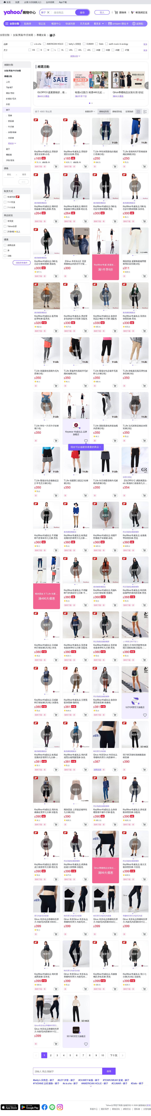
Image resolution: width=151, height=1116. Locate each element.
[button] (35, 85)
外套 (8, 104)
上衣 (8, 81)
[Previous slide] (35, 131)
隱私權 (137, 1108)
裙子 (8, 149)
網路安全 (127, 1108)
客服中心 (94, 1108)
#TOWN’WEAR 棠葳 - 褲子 (116, 1080)
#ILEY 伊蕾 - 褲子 (66, 1080)
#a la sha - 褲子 (70, 1083)
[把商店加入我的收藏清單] (86, 441)
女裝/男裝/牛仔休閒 (12, 70)
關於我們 (105, 1108)
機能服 (9, 154)
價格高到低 (117, 111)
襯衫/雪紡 (10, 93)
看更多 (97, 23)
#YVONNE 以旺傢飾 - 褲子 (46, 1083)
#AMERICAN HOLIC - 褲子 (94, 1083)
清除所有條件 (21, 262)
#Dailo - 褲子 (137, 1083)
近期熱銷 (129, 111)
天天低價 (84, 23)
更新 (148, 1105)
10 (102, 1055)
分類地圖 (147, 1108)
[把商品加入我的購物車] (56, 166)
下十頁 (113, 1055)
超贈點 (139, 23)
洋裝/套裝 (10, 160)
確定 (24, 181)
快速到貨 (70, 23)
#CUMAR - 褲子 (119, 1083)
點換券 (27, 23)
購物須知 (116, 1108)
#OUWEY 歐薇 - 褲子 (88, 1080)
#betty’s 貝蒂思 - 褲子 (43, 1080)
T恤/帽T (9, 87)
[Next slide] (58, 131)
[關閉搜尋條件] (48, 12)
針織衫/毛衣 (11, 98)
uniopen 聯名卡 (120, 23)
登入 (102, 12)
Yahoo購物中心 (20, 12)
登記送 (42, 23)
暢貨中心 (56, 23)
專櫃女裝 (8, 76)
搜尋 (109, 1071)
